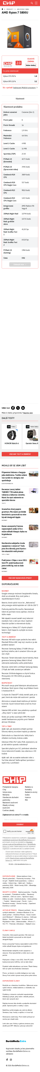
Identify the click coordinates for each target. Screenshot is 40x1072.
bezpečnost (7, 683)
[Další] (36, 436)
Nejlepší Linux (30, 924)
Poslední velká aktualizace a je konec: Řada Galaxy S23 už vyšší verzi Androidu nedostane (20, 967)
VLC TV (5, 924)
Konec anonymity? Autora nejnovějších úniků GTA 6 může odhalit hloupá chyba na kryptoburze (14, 530)
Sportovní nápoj (27, 896)
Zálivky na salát (8, 899)
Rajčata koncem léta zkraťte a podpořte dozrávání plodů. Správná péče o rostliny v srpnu (19, 1004)
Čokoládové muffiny (19, 894)
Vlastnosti (20, 99)
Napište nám (28, 413)
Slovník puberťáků (9, 878)
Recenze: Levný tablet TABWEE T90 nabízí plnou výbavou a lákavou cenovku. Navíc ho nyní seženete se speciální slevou (13, 494)
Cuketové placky (20, 899)
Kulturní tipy (13, 883)
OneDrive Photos (19, 915)
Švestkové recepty (9, 903)
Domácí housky (22, 903)
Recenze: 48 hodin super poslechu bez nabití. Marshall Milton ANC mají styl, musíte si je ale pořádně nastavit (19, 642)
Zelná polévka (32, 899)
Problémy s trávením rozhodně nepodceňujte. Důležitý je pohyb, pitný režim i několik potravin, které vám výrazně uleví (18, 996)
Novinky (4, 520)
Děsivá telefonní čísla (24, 876)
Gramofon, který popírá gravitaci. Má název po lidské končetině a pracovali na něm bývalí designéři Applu (14, 513)
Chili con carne (16, 896)
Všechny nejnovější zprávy (20, 578)
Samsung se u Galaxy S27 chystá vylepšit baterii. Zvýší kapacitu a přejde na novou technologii (17, 630)
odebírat (20, 824)
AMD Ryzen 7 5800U (23, 9)
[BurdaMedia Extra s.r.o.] (14, 780)
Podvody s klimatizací (16, 924)
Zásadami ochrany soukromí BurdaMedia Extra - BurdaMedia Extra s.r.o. (19, 844)
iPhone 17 (31, 921)
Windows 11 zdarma (22, 917)
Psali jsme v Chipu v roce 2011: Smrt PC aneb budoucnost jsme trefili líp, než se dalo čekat (14, 564)
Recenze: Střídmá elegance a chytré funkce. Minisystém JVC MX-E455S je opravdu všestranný (18, 676)
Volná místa (7, 792)
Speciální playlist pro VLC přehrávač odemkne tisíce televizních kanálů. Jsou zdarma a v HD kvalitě (19, 751)
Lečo (30, 901)
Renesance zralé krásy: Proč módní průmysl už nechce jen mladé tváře (18, 1018)
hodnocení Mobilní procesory (24, 88)
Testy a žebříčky (9, 637)
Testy (4, 503)
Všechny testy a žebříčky (20, 454)
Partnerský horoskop (24, 878)
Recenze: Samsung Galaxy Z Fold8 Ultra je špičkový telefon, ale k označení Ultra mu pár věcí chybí (19, 651)
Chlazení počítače (24, 910)
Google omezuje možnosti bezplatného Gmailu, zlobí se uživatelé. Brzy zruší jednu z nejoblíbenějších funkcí (20, 596)
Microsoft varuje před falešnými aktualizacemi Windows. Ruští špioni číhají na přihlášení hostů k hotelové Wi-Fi (20, 688)
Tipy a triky (5, 554)
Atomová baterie (14, 919)
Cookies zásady (8, 810)
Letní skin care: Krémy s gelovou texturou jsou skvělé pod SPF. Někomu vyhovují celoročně (18, 1025)
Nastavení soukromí (10, 803)
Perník (24, 901)
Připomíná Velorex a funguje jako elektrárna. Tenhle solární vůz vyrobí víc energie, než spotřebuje (14, 476)
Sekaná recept (15, 901)
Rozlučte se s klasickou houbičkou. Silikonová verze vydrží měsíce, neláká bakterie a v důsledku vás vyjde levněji (20, 987)
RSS (26, 800)
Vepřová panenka (24, 892)
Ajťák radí (21, 883)
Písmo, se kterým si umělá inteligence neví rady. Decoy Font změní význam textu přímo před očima (20, 974)
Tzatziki (6, 901)
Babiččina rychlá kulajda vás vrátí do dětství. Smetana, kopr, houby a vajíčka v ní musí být (18, 1011)
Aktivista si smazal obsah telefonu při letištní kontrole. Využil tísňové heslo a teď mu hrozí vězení (19, 703)
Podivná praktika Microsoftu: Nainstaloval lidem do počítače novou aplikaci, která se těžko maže (18, 611)
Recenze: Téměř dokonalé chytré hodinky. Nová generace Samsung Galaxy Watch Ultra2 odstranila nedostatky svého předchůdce (20, 660)
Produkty (10, 9)
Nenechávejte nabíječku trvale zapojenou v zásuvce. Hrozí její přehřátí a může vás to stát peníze (18, 953)
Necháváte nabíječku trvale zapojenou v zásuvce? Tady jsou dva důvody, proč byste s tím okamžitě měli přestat (14, 547)
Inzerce (28, 797)
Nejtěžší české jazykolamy (18, 881)
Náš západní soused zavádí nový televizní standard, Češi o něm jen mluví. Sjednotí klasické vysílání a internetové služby (17, 620)
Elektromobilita (7, 483)
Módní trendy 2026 (21, 885)
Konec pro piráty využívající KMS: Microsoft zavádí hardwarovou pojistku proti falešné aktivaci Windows (18, 719)
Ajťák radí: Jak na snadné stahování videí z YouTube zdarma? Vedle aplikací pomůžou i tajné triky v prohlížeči (18, 760)
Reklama (6, 795)
